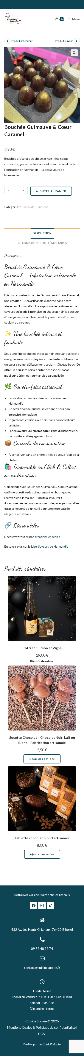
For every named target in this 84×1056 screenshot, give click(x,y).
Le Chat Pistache (49, 1044)
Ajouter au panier (51, 191)
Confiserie (42, 207)
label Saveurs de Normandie (49, 546)
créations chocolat (47, 537)
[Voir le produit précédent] (7, 41)
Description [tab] (42, 233)
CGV (41, 1034)
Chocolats (28, 207)
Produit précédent (22, 40)
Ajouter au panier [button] (42, 854)
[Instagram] (42, 905)
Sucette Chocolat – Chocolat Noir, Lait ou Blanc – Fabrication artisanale (42, 740)
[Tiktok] (50, 905)
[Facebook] (33, 905)
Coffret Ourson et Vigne (42, 648)
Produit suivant (64, 40)
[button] (74, 52)
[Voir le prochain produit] (77, 41)
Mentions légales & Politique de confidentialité (41, 1027)
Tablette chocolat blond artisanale (42, 838)
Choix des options (42, 758)
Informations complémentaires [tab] (42, 243)
